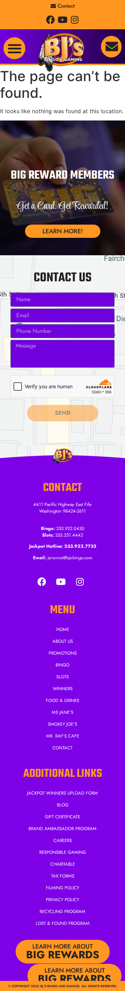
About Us (62, 641)
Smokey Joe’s (62, 724)
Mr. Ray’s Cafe (62, 736)
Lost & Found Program (63, 923)
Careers (62, 840)
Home (62, 629)
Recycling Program (62, 911)
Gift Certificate (62, 816)
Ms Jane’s (62, 712)
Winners (63, 688)
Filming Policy (62, 887)
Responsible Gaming (62, 852)
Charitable (62, 864)
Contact (62, 747)
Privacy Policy (62, 899)
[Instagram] (74, 19)
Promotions (63, 653)
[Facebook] (50, 19)
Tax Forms (62, 876)
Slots (62, 676)
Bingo (62, 665)
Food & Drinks (62, 700)
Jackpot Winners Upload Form (62, 793)
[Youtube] (62, 19)
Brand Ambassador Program (62, 828)
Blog (62, 805)
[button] (14, 48)
